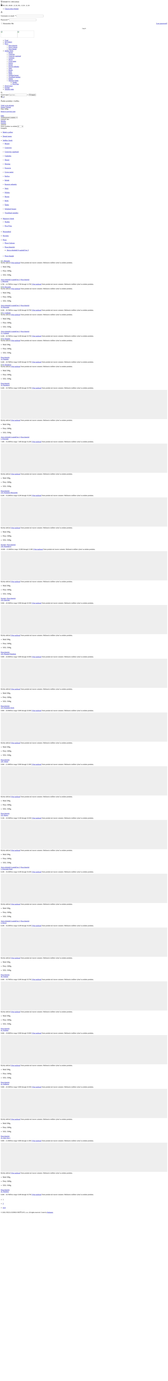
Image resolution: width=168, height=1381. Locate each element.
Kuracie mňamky (14, 66)
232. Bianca (4, 815)
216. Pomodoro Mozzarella (9, 493)
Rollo (10, 72)
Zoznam (3, 123)
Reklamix (50, 1212)
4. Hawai (3, 923)
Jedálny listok (9, 51)
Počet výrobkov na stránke (9, 126)
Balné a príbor (8, 132)
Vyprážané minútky (15, 77)
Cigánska (11, 58)
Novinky (6, 236)
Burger (11, 52)
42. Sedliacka (5, 1084)
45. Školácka (5, 1191)
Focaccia (8, 168)
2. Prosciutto (4, 439)
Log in (84, 28)
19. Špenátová (5, 385)
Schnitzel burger (14, 75)
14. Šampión (5, 359)
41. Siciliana (4, 1030)
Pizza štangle (13, 49)
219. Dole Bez (5, 600)
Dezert (11, 59)
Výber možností (15, 263)
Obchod (8, 107)
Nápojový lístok (13, 80)
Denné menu (9, 86)
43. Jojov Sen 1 (5, 1138)
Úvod (6, 40)
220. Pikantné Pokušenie (8, 654)
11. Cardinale (5, 333)
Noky (10, 68)
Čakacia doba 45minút (11, 9)
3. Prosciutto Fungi (6, 869)
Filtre (2, 116)
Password (5, 20)
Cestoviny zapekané (15, 56)
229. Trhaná (4, 761)
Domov (3, 107)
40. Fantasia (4, 976)
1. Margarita (4, 281)
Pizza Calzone (13, 47)
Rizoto (11, 70)
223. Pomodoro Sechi (7, 708)
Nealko (14, 82)
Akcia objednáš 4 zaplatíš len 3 (18, 250)
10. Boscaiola (5, 307)
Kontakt (7, 87)
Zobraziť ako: (5, 119)
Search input (4, 95)
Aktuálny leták (9, 89)
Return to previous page (8, 111)
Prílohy (11, 79)
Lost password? (161, 23)
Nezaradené (7, 232)
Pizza (6, 44)
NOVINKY (8, 42)
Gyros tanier (12, 61)
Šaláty (10, 73)
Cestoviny (12, 54)
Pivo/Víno (15, 84)
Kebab (11, 65)
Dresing (7, 164)
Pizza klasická (13, 45)
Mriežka (3, 121)
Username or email (8, 16)
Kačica (11, 63)
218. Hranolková (6, 546)
